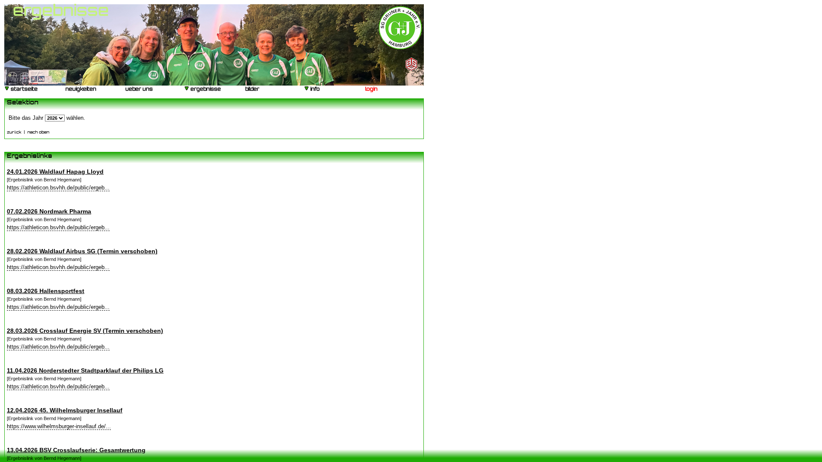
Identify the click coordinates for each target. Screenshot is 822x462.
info (314, 89)
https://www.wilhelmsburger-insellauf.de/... (59, 426)
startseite (23, 89)
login (371, 89)
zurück (14, 132)
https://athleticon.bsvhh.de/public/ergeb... (58, 187)
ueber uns (138, 89)
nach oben (38, 132)
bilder (251, 89)
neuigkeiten (80, 89)
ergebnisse (205, 89)
